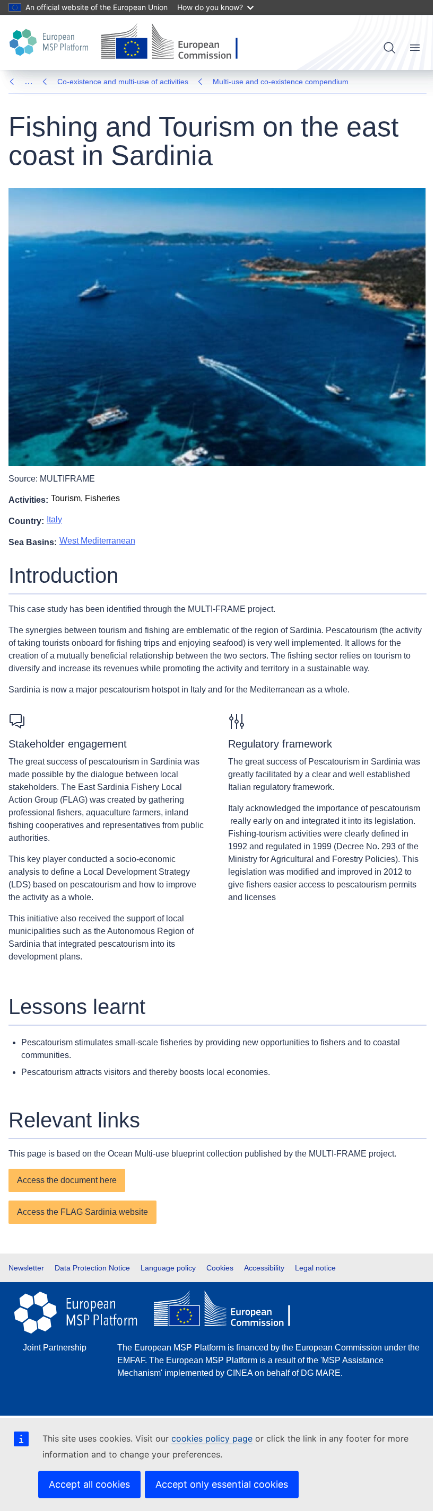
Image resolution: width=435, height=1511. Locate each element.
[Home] (50, 42)
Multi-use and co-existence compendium (281, 81)
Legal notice (315, 1268)
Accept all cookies (89, 1484)
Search (389, 47)
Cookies (219, 1268)
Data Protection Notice (92, 1268)
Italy (54, 519)
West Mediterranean (97, 540)
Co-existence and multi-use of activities (122, 81)
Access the (82, 1211)
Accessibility (264, 1268)
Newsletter (26, 1268)
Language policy (168, 1268)
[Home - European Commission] (173, 42)
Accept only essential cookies (221, 1484)
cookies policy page (212, 1438)
